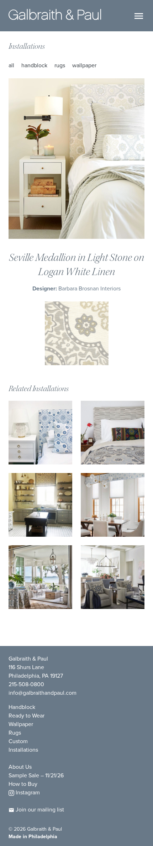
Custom (18, 741)
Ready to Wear (26, 715)
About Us (20, 767)
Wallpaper (84, 65)
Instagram (27, 792)
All (11, 65)
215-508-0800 (26, 684)
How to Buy (23, 784)
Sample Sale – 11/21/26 (36, 775)
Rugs (59, 65)
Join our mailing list (39, 809)
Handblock (34, 65)
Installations (27, 46)
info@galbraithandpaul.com (42, 693)
